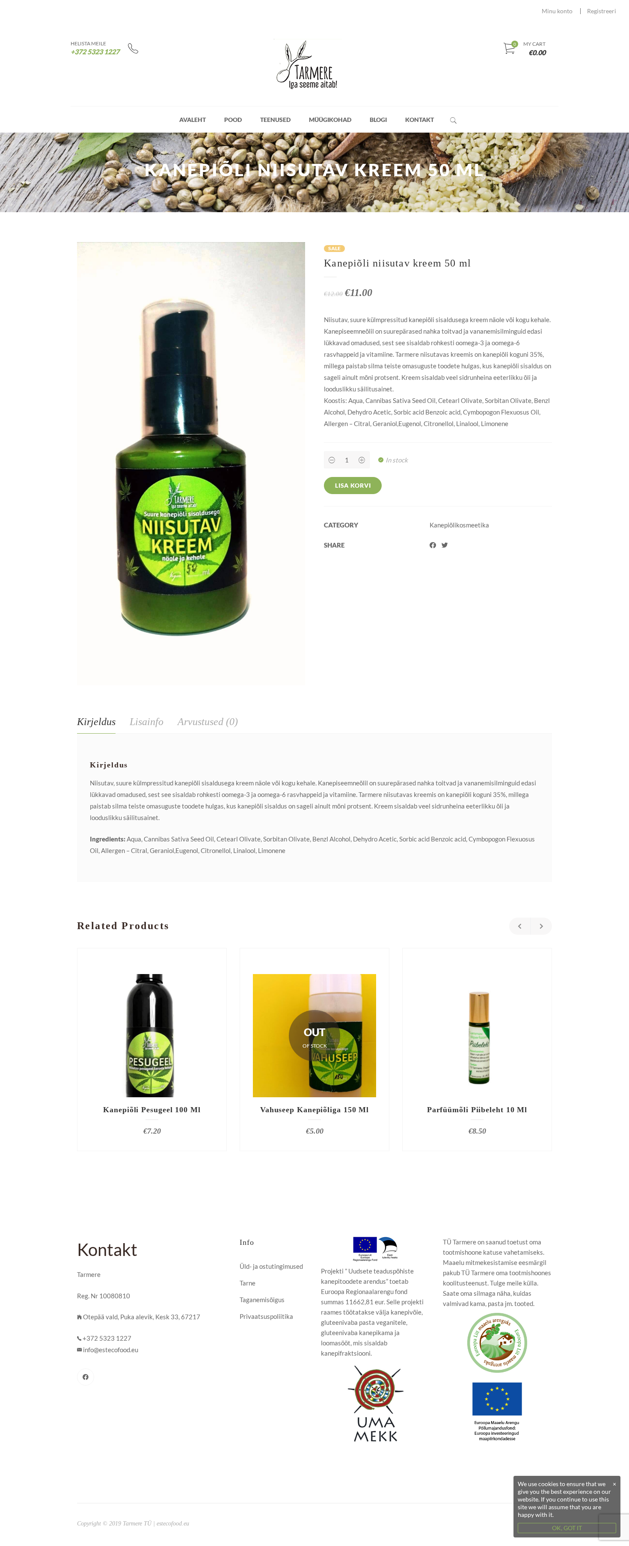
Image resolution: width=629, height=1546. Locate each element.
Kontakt (419, 119)
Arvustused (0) (208, 721)
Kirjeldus (96, 721)
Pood (233, 119)
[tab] (96, 722)
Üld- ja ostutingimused (271, 1266)
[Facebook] (85, 1377)
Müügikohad (330, 119)
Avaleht (192, 119)
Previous (520, 926)
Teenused (275, 119)
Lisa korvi (353, 485)
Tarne (247, 1283)
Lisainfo (146, 721)
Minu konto (557, 11)
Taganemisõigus (262, 1299)
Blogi (378, 119)
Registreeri (601, 11)
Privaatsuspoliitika (266, 1316)
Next (541, 926)
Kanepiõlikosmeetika (459, 525)
